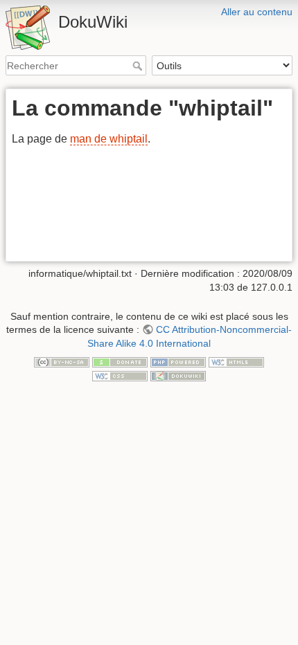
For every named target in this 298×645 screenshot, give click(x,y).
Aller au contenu (256, 11)
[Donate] (120, 361)
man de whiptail (109, 139)
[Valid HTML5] (236, 361)
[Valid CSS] (120, 375)
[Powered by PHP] (178, 361)
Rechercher (139, 66)
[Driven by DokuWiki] (178, 375)
